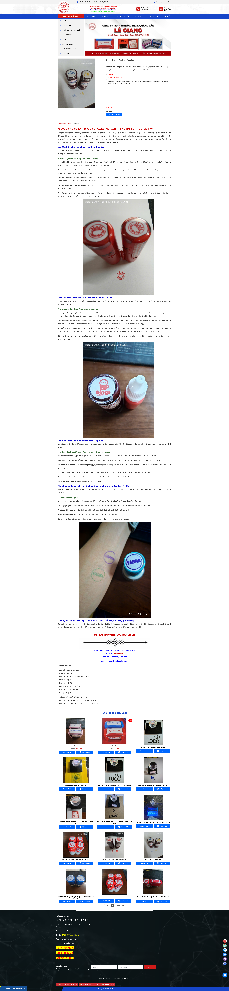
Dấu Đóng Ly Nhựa (66, 25)
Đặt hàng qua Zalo (114, 114)
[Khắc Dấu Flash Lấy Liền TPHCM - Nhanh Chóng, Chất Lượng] (114, 806)
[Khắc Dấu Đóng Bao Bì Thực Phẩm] (76, 770)
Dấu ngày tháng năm (67, 44)
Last (123, 905)
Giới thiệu (105, 16)
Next (118, 905)
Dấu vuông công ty (66, 35)
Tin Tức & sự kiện (122, 16)
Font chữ (138, 16)
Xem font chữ (67, 752)
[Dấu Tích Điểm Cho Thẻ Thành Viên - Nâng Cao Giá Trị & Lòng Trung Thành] (76, 881)
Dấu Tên (63, 21)
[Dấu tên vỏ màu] (76, 731)
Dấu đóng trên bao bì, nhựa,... (69, 49)
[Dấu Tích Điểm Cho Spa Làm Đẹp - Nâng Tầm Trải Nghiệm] (153, 881)
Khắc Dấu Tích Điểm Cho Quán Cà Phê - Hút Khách (84, 481)
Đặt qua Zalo (86, 752)
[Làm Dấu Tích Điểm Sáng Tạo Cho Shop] (114, 845)
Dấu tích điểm (65, 53)
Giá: (107, 74)
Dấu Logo (64, 39)
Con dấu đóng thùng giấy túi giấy (70, 30)
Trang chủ (91, 16)
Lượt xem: (109, 111)
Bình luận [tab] (76, 123)
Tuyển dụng (153, 16)
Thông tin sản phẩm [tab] (65, 123)
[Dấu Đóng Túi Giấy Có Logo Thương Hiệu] (153, 732)
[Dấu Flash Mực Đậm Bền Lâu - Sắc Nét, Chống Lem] (114, 770)
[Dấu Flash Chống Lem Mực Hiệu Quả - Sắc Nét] (153, 770)
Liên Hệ (167, 16)
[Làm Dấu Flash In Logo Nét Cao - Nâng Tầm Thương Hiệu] (76, 806)
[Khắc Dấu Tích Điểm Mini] (153, 845)
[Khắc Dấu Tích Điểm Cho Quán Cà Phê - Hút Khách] (114, 882)
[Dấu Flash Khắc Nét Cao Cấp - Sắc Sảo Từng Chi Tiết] (153, 807)
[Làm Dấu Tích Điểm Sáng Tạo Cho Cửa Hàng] (76, 845)
